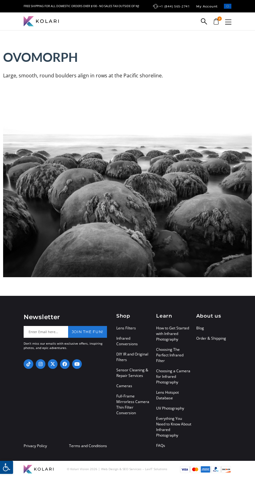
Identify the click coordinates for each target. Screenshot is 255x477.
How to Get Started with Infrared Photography (172, 333)
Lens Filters (126, 328)
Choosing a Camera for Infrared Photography (173, 376)
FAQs (160, 445)
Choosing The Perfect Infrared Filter (169, 355)
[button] (228, 22)
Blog (200, 328)
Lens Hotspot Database (167, 395)
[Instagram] (40, 364)
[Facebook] (65, 364)
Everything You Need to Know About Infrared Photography (173, 427)
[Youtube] (77, 364)
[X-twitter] (53, 364)
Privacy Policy (35, 445)
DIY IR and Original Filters (132, 356)
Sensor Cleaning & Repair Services (132, 372)
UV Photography (170, 408)
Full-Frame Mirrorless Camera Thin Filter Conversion (132, 404)
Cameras (124, 385)
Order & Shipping (211, 338)
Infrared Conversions (127, 341)
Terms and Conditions (88, 445)
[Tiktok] (28, 364)
